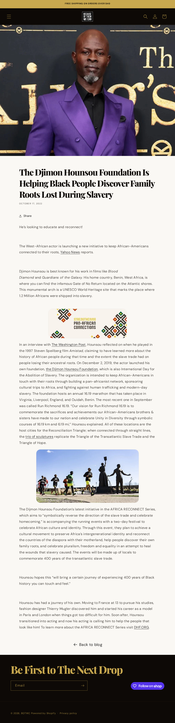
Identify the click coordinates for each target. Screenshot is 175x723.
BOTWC (26, 713)
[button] (9, 16)
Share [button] (27, 216)
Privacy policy (68, 713)
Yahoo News (70, 252)
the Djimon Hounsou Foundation (72, 369)
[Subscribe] (82, 686)
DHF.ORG (141, 627)
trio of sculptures (39, 436)
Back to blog (90, 644)
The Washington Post (69, 344)
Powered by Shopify (43, 713)
